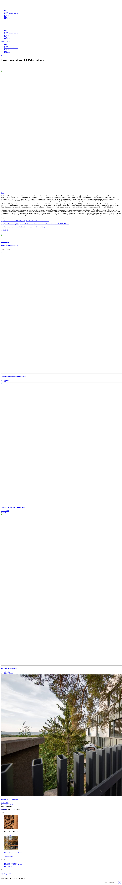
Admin (4, 381)
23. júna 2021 (4, 803)
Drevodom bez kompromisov (9, 668)
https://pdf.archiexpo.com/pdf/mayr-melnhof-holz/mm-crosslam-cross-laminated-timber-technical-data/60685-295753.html (35, 224)
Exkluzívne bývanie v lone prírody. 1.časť (13, 507)
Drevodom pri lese (9, 866)
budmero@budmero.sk (7, 875)
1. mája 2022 (4, 230)
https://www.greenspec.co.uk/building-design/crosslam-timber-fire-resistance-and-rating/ (25, 221)
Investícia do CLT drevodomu (10, 799)
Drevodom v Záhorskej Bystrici (13, 864)
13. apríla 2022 (5, 380)
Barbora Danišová (8, 673)
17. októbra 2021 (5, 672)
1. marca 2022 (5, 511)
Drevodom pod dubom (10, 863)
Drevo (2, 193)
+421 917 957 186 (6, 873)
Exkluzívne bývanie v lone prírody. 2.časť (13, 376)
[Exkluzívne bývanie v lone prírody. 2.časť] (11, 849)
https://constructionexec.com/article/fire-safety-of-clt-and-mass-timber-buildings (23, 227)
